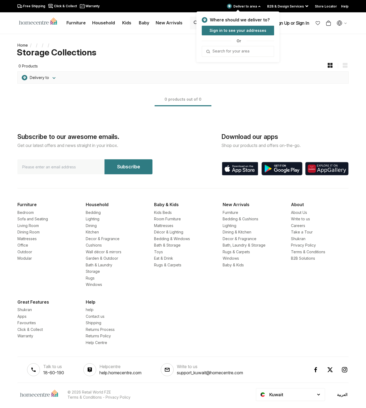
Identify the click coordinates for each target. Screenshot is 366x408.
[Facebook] (315, 369)
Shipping (93, 322)
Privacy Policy (303, 245)
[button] (318, 23)
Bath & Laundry (99, 265)
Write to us (300, 219)
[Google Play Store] (282, 168)
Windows (94, 284)
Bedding (93, 212)
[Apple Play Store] (240, 168)
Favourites (26, 322)
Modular (24, 258)
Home (22, 45)
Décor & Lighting (168, 232)
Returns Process (100, 329)
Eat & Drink (163, 258)
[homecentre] (40, 21)
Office (22, 245)
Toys (158, 252)
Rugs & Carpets (167, 265)
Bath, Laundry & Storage (244, 245)
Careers (298, 225)
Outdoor (24, 252)
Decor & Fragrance (102, 238)
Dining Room (28, 232)
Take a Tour (302, 232)
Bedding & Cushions (240, 219)
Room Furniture (167, 219)
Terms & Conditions (308, 252)
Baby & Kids (233, 265)
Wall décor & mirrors (103, 252)
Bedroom (25, 212)
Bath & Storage (167, 245)
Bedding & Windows (172, 238)
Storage (93, 271)
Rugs (90, 278)
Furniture (230, 212)
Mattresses (27, 238)
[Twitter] (330, 369)
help (90, 309)
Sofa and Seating (32, 219)
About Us (299, 212)
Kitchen (92, 232)
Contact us (95, 316)
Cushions (94, 245)
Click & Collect (30, 329)
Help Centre (96, 342)
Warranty (25, 336)
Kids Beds (163, 212)
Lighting (92, 219)
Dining (91, 225)
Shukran (298, 238)
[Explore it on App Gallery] (327, 168)
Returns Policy (98, 336)
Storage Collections (56, 52)
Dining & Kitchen (237, 232)
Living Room (28, 225)
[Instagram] (344, 369)
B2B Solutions (303, 258)
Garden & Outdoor (102, 258)
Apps (22, 316)
